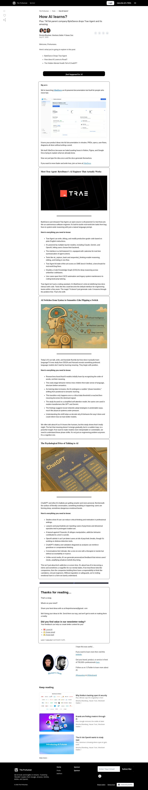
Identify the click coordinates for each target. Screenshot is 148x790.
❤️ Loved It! (47, 630)
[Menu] (135, 2)
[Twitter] (99, 776)
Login (110, 3)
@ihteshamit (92, 675)
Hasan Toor (69, 35)
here (97, 662)
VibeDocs (87, 163)
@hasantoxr (80, 675)
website (79, 654)
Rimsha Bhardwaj (45, 35)
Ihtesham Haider (57, 35)
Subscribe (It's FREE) (124, 3)
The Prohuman (44, 11)
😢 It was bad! (48, 635)
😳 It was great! (49, 632)
